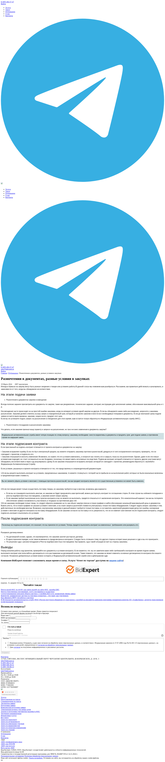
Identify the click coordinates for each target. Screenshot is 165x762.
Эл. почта (4, 622)
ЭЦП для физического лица (11, 742)
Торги (7, 10)
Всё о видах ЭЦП (7, 748)
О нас (7, 14)
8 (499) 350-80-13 (7, 667)
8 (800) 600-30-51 (7, 665)
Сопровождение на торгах (11, 701)
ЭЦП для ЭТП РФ (8, 744)
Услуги (8, 8)
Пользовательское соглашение (12, 756)
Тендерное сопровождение (11, 714)
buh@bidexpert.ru (7, 671)
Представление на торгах (10, 699)
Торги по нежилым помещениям (13, 728)
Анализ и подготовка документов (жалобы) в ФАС (20, 711)
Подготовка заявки (8, 705)
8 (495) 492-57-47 (7, 2)
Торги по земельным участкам (12, 724)
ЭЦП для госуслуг (8, 746)
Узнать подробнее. (36, 758)
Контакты (9, 16)
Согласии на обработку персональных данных (55, 645)
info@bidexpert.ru (7, 369)
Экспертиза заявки (8, 703)
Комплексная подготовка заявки (13, 707)
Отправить (5, 652)
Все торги (5, 718)
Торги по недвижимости (10, 722)
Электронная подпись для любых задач (16, 709)
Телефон (5, 620)
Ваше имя (5, 615)
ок (2, 760)
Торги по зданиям (8, 730)
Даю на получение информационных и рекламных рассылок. (37, 647)
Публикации (10, 12)
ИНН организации (8, 618)
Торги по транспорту (9, 720)
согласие (17, 647)
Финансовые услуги (8, 716)
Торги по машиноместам (10, 726)
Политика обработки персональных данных (41, 756)
